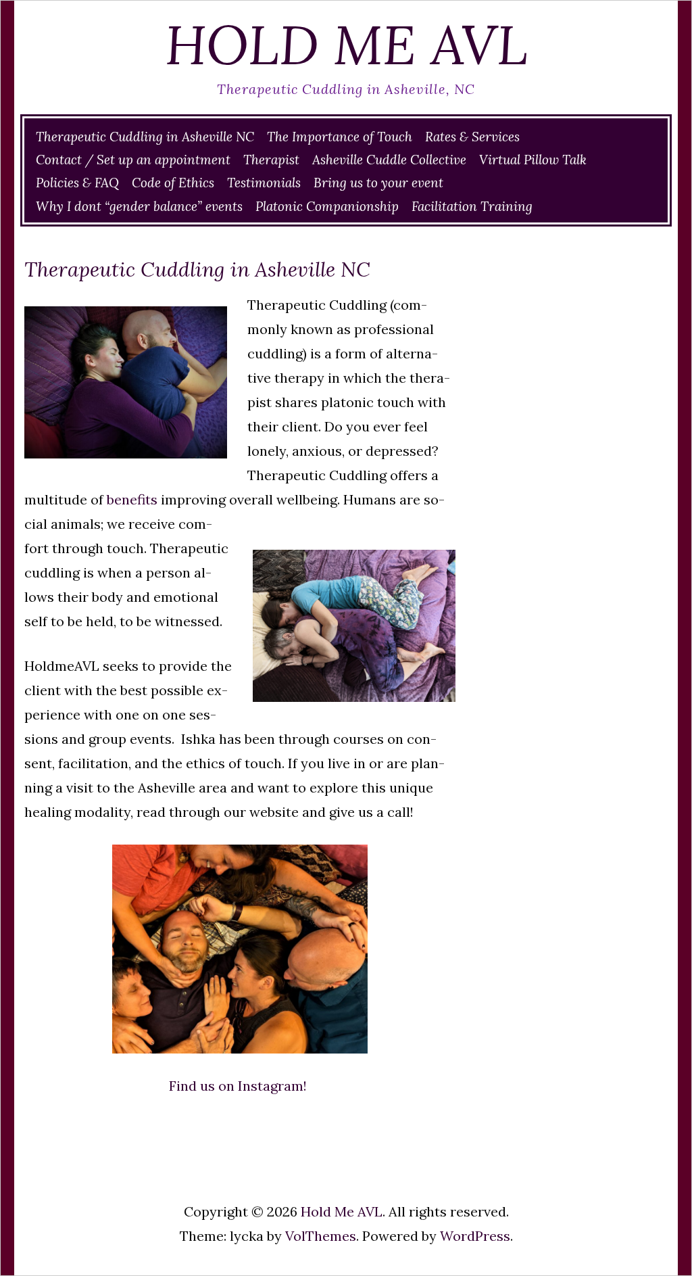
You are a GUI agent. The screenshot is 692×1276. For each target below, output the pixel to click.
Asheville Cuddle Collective (389, 159)
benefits (132, 499)
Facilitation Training (472, 206)
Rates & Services (472, 136)
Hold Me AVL (346, 44)
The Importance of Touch (339, 136)
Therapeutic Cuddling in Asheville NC (145, 136)
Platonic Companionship (327, 206)
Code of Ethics (173, 182)
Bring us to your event (378, 182)
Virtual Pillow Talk (533, 159)
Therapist (271, 159)
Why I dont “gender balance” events (139, 206)
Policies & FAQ (77, 182)
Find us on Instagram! (239, 1085)
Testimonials (264, 182)
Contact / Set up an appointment (133, 159)
